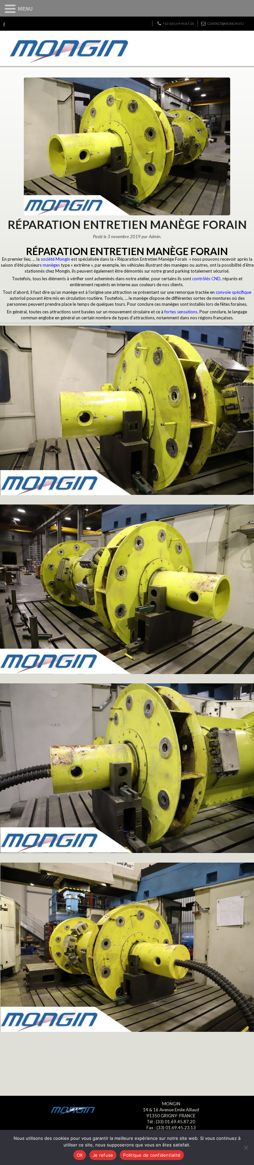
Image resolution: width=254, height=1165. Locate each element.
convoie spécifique (233, 292)
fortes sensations (180, 311)
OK (80, 1155)
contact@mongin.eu (225, 24)
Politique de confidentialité (152, 1155)
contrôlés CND (206, 278)
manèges (51, 265)
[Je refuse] (245, 1147)
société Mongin (55, 259)
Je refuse (103, 1155)
